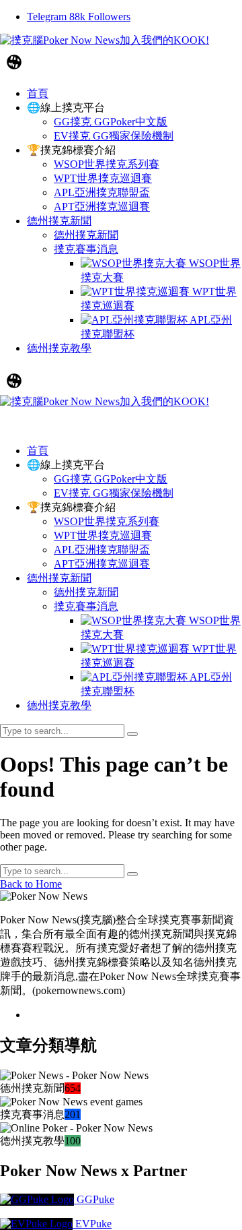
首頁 (37, 450)
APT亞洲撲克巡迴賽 (102, 564)
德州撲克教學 (59, 705)
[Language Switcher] (14, 62)
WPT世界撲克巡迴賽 (103, 535)
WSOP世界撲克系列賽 (106, 521)
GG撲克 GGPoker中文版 (110, 479)
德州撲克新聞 (59, 578)
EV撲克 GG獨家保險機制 (113, 493)
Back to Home (31, 884)
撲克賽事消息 (86, 606)
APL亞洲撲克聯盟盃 (102, 549)
